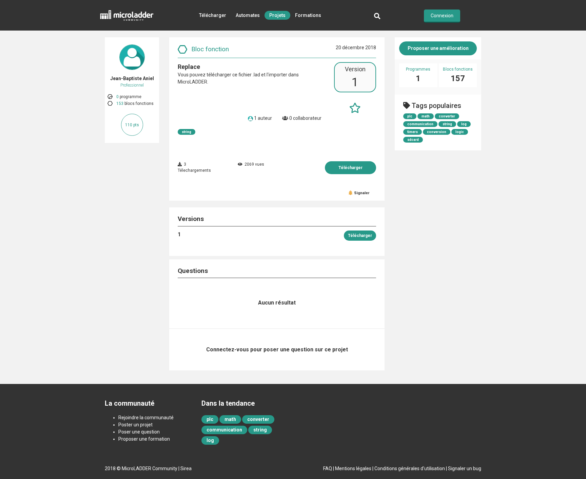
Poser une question (139, 432)
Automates (248, 15)
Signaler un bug (464, 468)
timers (412, 132)
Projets (277, 15)
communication (420, 124)
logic (459, 132)
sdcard (413, 140)
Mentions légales (353, 468)
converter (447, 116)
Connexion (442, 15)
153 (119, 103)
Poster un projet (135, 424)
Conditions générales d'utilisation (409, 468)
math (426, 116)
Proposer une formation (144, 439)
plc (409, 116)
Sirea (186, 468)
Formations (308, 15)
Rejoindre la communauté (146, 417)
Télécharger (212, 15)
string (186, 132)
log (464, 124)
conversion (436, 132)
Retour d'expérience (260, 46)
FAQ (327, 468)
